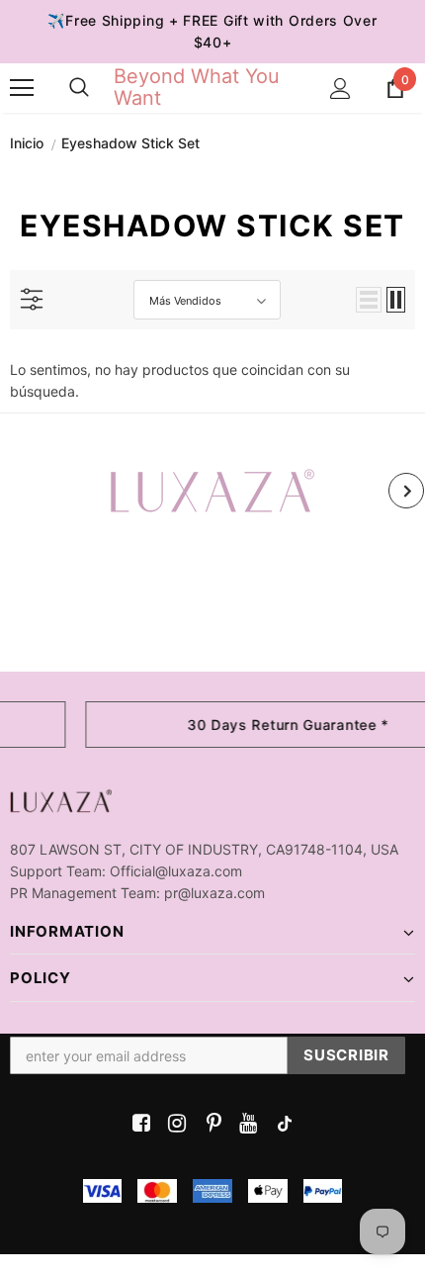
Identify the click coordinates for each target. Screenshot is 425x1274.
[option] (212, 490)
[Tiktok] (280, 1124)
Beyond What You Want (197, 87)
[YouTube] (244, 1124)
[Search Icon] (79, 88)
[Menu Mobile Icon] (22, 88)
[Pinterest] (209, 1124)
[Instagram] (173, 1124)
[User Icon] (340, 88)
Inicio (26, 143)
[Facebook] (138, 1124)
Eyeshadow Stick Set (130, 143)
